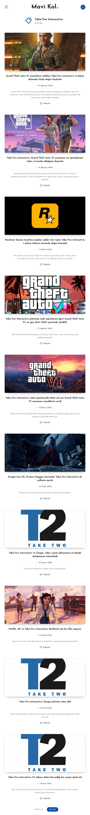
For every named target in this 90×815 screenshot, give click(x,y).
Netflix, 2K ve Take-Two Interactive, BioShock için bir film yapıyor (45, 629)
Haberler (46, 103)
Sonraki (52, 809)
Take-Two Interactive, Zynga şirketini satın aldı (45, 702)
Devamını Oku (79, 64)
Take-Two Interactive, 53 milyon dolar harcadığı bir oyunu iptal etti (45, 777)
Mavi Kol (43, 7)
